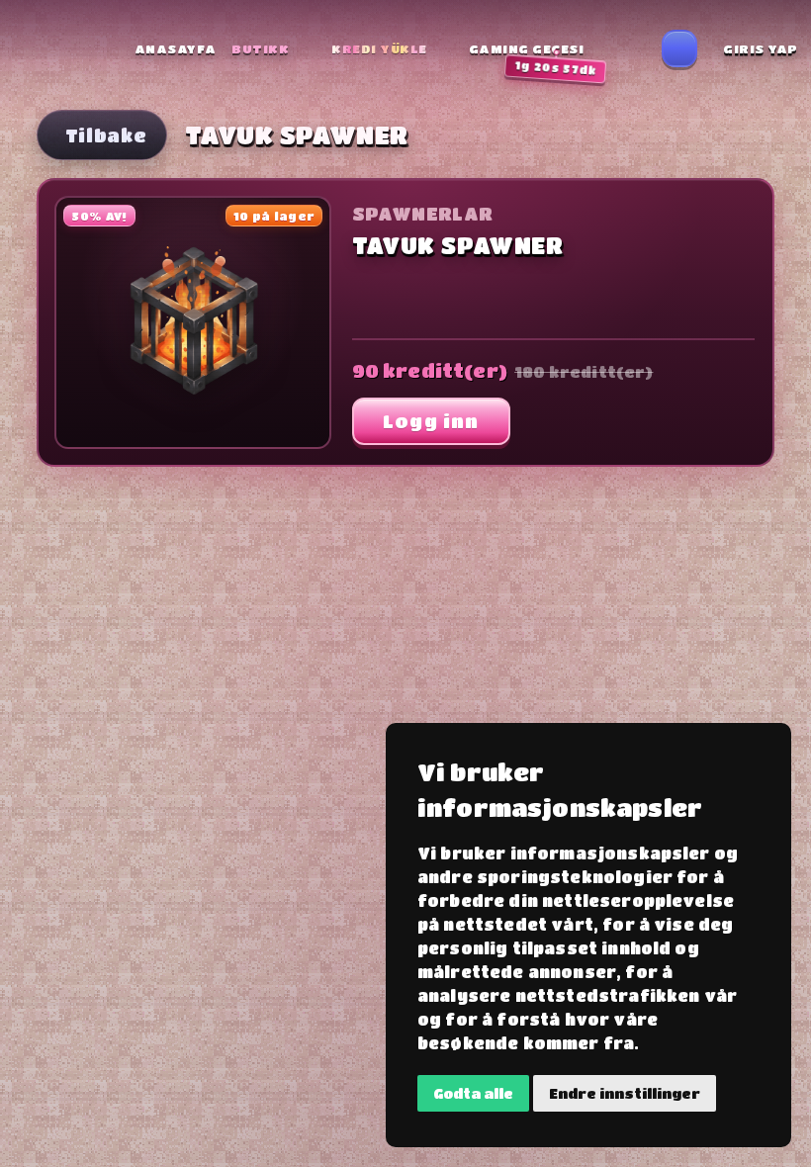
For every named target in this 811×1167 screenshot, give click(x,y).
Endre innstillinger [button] (624, 1093)
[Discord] (679, 48)
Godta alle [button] (473, 1093)
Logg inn (431, 420)
